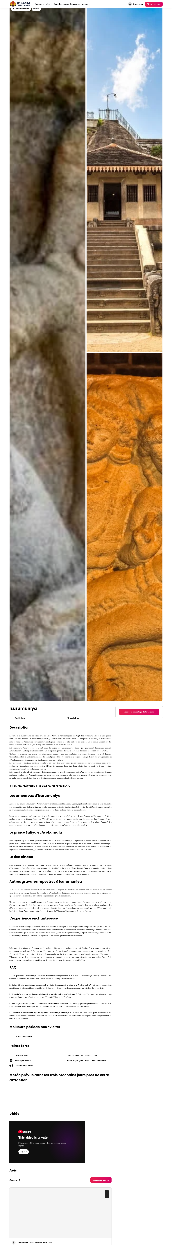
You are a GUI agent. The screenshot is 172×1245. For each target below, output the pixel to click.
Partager (38, 8)
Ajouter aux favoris (23, 8)
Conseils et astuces (64, 4)
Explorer (38, 4)
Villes (48, 4)
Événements (80, 4)
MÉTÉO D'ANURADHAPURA (60, 1132)
